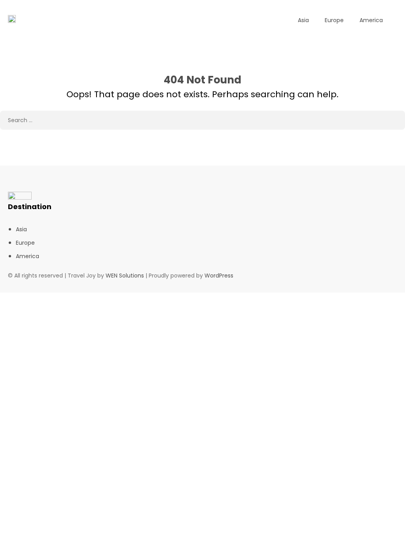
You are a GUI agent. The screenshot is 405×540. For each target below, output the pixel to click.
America (371, 20)
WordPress (218, 275)
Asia (303, 20)
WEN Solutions (125, 275)
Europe (334, 20)
